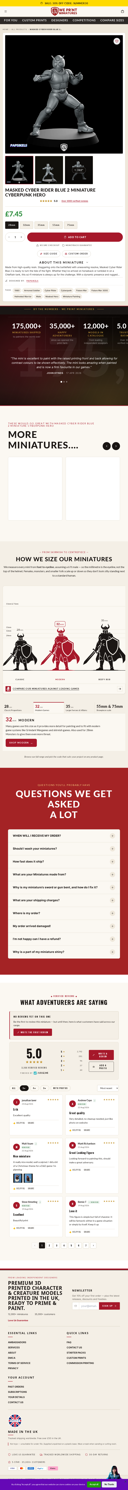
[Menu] (6, 11)
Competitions (84, 20)
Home (6, 29)
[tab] (61, 382)
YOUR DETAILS (16, 1397)
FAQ (69, 1342)
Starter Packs (76, 1352)
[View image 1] (19, 170)
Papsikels (32, 281)
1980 (17, 290)
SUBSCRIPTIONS (17, 1391)
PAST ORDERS (16, 1386)
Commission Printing (80, 1363)
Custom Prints (34, 20)
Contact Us (74, 1347)
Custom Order (78, 253)
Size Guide (51, 253)
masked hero (52, 296)
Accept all (94, 1484)
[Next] (116, 446)
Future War (81, 290)
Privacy (13, 1368)
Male (38, 296)
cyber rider (50, 290)
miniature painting (71, 296)
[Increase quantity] (21, 237)
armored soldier (32, 290)
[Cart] (122, 11)
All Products (19, 29)
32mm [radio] (26, 225)
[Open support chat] (114, 1476)
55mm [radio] (56, 225)
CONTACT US (15, 1402)
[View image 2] (49, 170)
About (12, 1352)
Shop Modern (19, 742)
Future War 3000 (100, 290)
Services (14, 1347)
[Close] (125, 1481)
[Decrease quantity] (9, 237)
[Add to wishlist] (116, 41)
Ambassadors (17, 1342)
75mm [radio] (70, 225)
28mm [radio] (11, 225)
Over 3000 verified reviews (75, 201)
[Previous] (107, 446)
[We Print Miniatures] (64, 11)
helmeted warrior (23, 296)
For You (11, 20)
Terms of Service (19, 1363)
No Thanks (109, 1484)
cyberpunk (66, 290)
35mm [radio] (41, 225)
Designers (59, 20)
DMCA (11, 1357)
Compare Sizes (112, 20)
